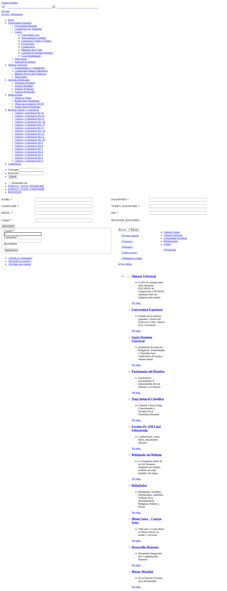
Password (13, 173)
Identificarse (11, 250)
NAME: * (6, 199)
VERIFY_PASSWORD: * (125, 206)
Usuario (9, 230)
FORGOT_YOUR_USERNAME (26, 189)
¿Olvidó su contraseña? (20, 258)
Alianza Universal (173, 235)
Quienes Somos (9, 2)
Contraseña (11, 237)
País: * (114, 212)
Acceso (5, 14)
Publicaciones (171, 241)
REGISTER (14, 192)
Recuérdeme (10, 243)
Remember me (19, 183)
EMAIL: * (6, 212)
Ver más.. (136, 303)
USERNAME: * (10, 206)
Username (13, 169)
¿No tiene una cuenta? (19, 264)
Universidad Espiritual (175, 238)
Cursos (167, 244)
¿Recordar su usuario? (19, 261)
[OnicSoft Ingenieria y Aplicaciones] (170, 249)
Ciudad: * (6, 220)
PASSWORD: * (120, 199)
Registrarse (16, 14)
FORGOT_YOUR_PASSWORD (26, 186)
